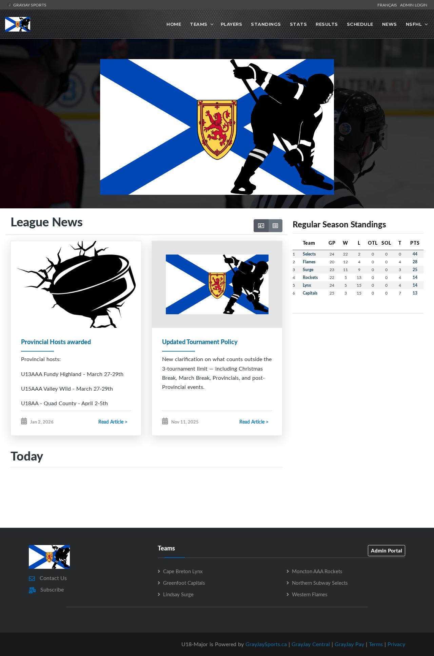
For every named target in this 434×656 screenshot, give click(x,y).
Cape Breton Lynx (182, 571)
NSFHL (414, 24)
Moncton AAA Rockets (317, 571)
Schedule (360, 24)
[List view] (275, 225)
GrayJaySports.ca (266, 644)
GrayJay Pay (349, 644)
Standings (266, 24)
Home (173, 24)
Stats (298, 24)
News (389, 24)
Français (388, 4)
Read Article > (112, 421)
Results (327, 24)
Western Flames (309, 594)
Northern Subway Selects (320, 582)
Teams (199, 24)
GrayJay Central (311, 644)
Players (231, 24)
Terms (376, 644)
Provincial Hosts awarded (56, 341)
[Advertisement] (217, 497)
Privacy (396, 644)
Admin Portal (386, 550)
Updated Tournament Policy (200, 341)
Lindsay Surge (178, 594)
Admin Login (413, 4)
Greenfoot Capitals (184, 582)
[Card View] (261, 225)
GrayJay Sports (29, 4)
